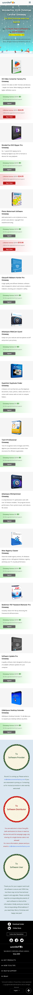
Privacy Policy (17, 982)
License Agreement (26, 982)
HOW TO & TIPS (9, 965)
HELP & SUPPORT (10, 971)
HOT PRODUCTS (9, 960)
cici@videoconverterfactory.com (14, 779)
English (16, 990)
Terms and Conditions (7, 982)
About (5, 976)
